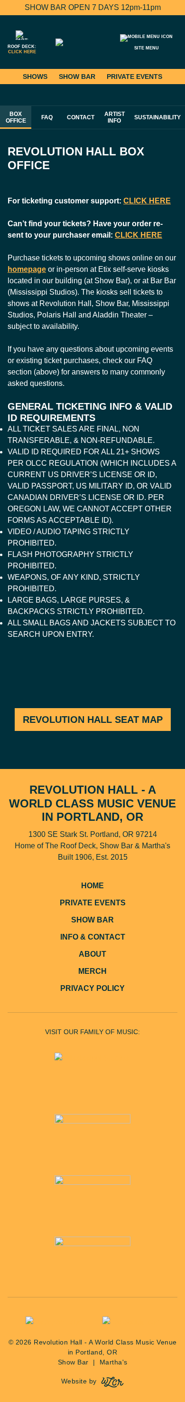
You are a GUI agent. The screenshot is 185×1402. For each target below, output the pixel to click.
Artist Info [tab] (114, 117)
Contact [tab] (80, 117)
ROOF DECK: (22, 49)
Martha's (114, 1362)
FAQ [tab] (47, 117)
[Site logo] (93, 42)
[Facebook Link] (131, 1322)
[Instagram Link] (54, 1322)
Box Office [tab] (16, 117)
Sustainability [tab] (157, 117)
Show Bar (77, 76)
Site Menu (146, 48)
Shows (35, 76)
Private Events (134, 76)
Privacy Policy (92, 988)
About (92, 954)
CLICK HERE (147, 201)
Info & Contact (92, 937)
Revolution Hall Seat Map (93, 719)
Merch (92, 971)
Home (92, 886)
